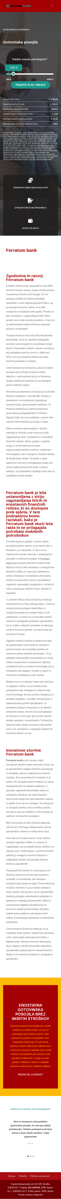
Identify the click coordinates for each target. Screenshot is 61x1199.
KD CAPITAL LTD (36, 1187)
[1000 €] (13, 74)
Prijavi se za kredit (30, 1074)
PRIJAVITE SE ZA (30, 84)
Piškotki (23, 1176)
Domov (12, 1176)
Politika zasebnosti (39, 1176)
